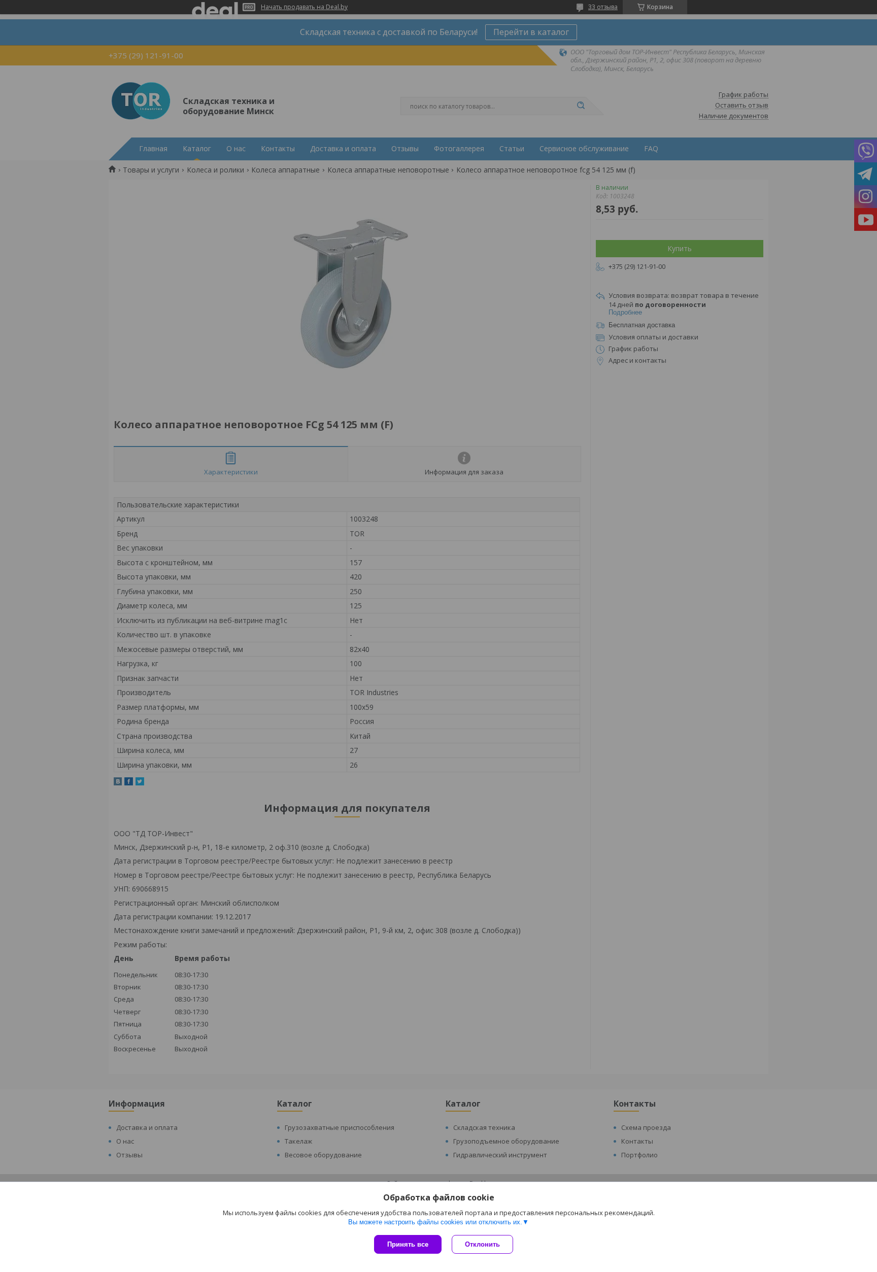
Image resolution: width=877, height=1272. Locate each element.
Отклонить (482, 1244)
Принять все (407, 1244)
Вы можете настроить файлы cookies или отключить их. (435, 1222)
